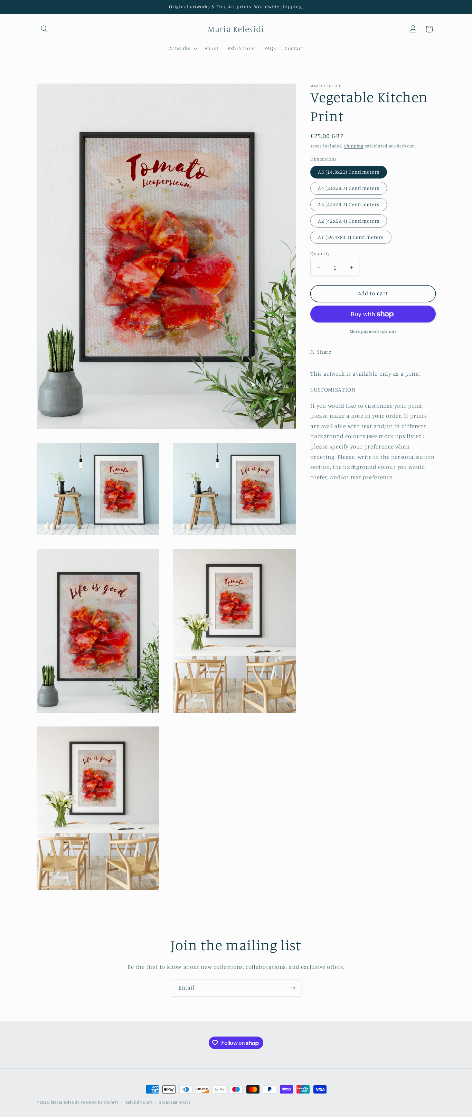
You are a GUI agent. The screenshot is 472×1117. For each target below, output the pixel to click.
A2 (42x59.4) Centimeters (348, 221)
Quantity (319, 253)
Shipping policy (174, 1102)
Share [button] (324, 352)
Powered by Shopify (99, 1102)
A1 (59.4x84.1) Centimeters (351, 237)
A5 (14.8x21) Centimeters (348, 172)
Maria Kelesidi (65, 1102)
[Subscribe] (293, 988)
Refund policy (138, 1102)
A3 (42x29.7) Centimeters (348, 205)
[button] (45, 29)
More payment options (373, 331)
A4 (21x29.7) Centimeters (348, 188)
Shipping (354, 146)
